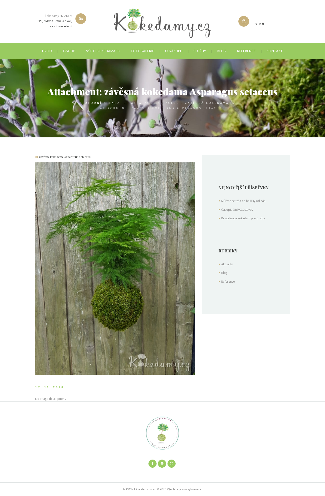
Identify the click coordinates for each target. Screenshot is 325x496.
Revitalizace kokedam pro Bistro (243, 218)
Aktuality (227, 264)
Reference (228, 282)
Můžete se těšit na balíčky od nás (243, 201)
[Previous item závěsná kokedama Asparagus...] (75, 269)
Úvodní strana (102, 103)
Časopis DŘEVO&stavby (237, 210)
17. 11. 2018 (49, 387)
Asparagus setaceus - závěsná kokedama (180, 103)
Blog (224, 273)
